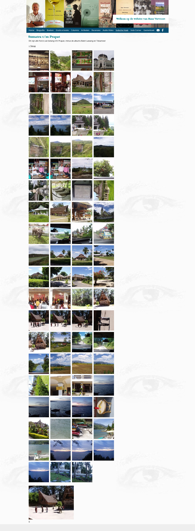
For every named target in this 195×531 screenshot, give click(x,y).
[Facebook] (163, 31)
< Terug (32, 46)
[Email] (158, 31)
